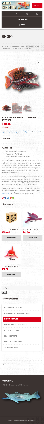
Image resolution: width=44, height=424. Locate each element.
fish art (6, 133)
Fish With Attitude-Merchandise (15, 325)
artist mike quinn (23, 131)
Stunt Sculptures (11, 347)
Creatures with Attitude (13, 307)
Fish (3, 133)
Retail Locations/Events (13, 341)
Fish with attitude (13, 133)
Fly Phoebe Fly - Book (11, 330)
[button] (39, 63)
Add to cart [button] (11, 238)
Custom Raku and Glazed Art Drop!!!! (17, 313)
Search (4, 292)
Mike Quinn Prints (10, 336)
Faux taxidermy (36, 131)
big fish (30, 131)
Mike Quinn (21, 133)
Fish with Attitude (11, 131)
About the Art (6, 193)
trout (31, 133)
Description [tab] (6, 139)
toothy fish (27, 133)
